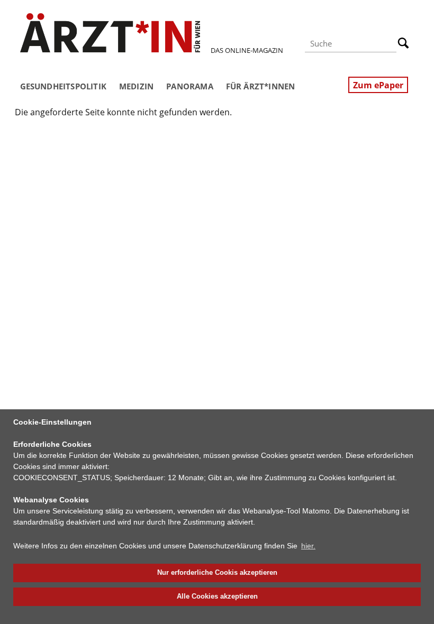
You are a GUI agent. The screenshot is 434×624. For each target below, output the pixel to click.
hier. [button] (308, 546)
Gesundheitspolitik (63, 86)
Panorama (189, 86)
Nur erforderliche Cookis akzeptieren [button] (217, 572)
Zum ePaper (378, 85)
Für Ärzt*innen (260, 86)
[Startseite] (110, 32)
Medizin (136, 86)
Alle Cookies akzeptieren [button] (217, 596)
